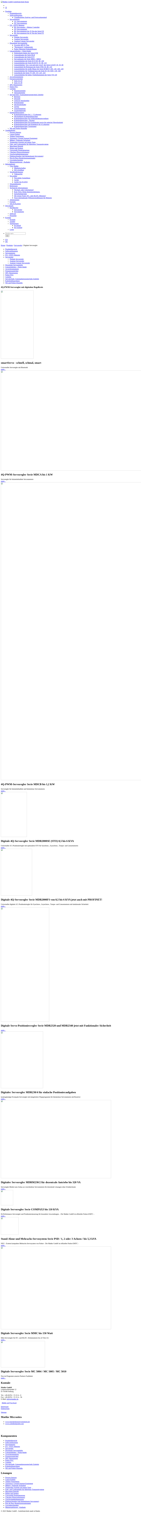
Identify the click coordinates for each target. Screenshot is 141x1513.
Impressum (4, 1407)
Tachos (16, 107)
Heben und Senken (16, 148)
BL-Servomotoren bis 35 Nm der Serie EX (29, 31)
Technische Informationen (19, 188)
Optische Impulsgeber (21, 101)
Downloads (9, 206)
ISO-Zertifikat (19, 170)
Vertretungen (14, 224)
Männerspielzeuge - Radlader (20, 162)
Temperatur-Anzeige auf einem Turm (22, 142)
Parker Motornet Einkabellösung (25, 49)
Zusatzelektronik (20, 110)
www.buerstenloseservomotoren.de (17, 1422)
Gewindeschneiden (16, 160)
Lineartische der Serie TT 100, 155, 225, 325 (29, 73)
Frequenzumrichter (16, 79)
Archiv (16, 180)
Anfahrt (12, 222)
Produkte (8, 11)
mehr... (3, 369)
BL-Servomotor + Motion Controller (27, 27)
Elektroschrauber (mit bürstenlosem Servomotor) (26, 156)
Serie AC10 (18, 81)
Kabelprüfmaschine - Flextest (24, 120)
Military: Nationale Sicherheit (20, 140)
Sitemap (3, 1412)
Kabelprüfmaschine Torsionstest (25, 126)
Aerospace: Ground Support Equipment (23, 138)
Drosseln (17, 99)
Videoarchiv (18, 174)
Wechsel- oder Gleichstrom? (24, 190)
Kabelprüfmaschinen (17, 112)
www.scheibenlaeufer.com (14, 1424)
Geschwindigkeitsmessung (19, 154)
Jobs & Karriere (15, 204)
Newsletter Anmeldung (22, 178)
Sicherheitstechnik (20, 194)
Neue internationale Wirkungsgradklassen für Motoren (33, 198)
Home (3, 245)
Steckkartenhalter (20, 105)
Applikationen (10, 130)
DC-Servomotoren (20, 23)
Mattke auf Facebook (9, 1403)
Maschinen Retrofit (16, 146)
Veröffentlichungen (16, 172)
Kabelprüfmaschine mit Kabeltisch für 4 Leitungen (31, 124)
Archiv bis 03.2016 (21, 182)
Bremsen (17, 97)
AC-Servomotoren (20, 21)
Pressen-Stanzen (15, 132)
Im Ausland (18, 227)
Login (12, 229)
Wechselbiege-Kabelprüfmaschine (26, 116)
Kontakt (8, 218)
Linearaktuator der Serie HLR (24, 55)
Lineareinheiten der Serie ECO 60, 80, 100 (29, 61)
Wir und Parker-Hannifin (18, 128)
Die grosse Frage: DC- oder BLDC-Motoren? (30, 196)
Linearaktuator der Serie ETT (24, 57)
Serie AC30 (18, 83)
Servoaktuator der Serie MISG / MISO (27, 59)
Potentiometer (19, 103)
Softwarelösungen (16, 15)
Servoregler (14, 35)
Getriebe (13, 89)
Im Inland (17, 225)
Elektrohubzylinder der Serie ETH (26, 53)
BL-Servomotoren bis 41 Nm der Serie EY (29, 33)
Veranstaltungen (15, 184)
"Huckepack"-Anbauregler (23, 47)
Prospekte (13, 216)
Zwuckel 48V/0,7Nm (21, 45)
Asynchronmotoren (16, 77)
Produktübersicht (15, 13)
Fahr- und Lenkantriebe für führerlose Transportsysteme (29, 144)
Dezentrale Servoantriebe (18, 43)
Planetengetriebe (20, 91)
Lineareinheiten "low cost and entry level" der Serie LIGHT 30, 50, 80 (38, 65)
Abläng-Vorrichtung (17, 136)
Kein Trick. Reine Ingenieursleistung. (27, 192)
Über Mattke (14, 166)
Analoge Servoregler (21, 39)
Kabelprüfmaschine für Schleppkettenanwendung (31, 118)
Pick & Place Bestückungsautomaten (22, 158)
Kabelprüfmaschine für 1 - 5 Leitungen (27, 114)
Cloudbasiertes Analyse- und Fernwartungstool (30, 17)
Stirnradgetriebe (19, 93)
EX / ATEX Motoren (17, 25)
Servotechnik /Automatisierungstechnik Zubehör (26, 95)
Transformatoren (20, 109)
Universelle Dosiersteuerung (19, 150)
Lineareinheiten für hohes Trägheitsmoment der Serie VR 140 (35, 75)
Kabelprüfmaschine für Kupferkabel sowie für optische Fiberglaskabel (38, 122)
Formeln (13, 202)
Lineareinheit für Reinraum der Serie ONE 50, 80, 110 (33, 67)
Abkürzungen (14, 200)
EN (6, 240)
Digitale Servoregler (21, 37)
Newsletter (13, 176)
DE (6, 242)
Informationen (10, 164)
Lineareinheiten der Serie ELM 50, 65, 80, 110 (30, 63)
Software (13, 214)
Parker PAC (14, 87)
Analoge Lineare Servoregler (24, 41)
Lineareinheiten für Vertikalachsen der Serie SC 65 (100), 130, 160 (37, 71)
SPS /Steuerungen (16, 85)
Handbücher (14, 208)
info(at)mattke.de (12, 1399)
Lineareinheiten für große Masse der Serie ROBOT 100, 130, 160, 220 (38, 69)
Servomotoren (14, 19)
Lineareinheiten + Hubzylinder (20, 51)
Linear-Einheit (15, 134)
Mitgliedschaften (20, 168)
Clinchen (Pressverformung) (19, 152)
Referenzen (14, 186)
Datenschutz (5, 1409)
